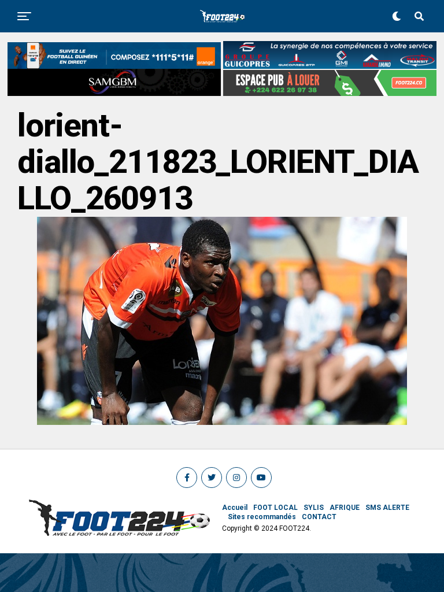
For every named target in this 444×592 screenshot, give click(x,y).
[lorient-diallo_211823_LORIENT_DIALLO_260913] (222, 421)
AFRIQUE (345, 508)
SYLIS (314, 508)
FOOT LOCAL (275, 508)
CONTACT (319, 517)
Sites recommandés (262, 517)
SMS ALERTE (387, 508)
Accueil (234, 508)
